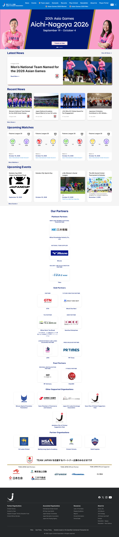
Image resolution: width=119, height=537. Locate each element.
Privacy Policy (48, 530)
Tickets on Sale (59, 43)
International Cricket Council (50, 508)
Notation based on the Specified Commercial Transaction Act (71, 530)
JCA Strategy (101, 513)
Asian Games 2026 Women (57, 6)
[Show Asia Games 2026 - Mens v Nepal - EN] (61, 47)
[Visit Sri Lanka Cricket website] (24, 441)
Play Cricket (73, 3)
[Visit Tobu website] (59, 275)
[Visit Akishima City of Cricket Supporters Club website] (59, 417)
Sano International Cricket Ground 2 (46, 157)
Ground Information (79, 516)
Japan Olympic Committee (50, 513)
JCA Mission (101, 511)
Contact (100, 518)
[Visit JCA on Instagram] (106, 497)
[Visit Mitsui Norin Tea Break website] (48, 322)
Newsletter (84, 3)
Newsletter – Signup (103, 521)
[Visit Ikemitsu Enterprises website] (71, 322)
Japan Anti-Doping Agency (50, 518)
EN (112, 4)
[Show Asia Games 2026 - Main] (57, 47)
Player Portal (103, 3)
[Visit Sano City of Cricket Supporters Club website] (95, 398)
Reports (76, 513)
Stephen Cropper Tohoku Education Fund (18, 513)
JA (115, 4)
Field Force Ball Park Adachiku (70, 199)
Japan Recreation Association (51, 516)
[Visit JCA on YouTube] (110, 497)
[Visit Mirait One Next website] (71, 301)
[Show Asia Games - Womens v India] (58, 47)
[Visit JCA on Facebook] (99, 497)
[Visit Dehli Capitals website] (95, 441)
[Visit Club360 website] (71, 376)
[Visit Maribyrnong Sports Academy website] (48, 441)
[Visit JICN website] (48, 350)
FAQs (31, 530)
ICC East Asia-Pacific (48, 511)
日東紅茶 (50, 332)
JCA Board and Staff (103, 516)
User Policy (38, 530)
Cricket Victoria (11, 508)
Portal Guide (77, 518)
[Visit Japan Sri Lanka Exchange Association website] (71, 398)
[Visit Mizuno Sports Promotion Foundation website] (24, 398)
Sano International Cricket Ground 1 (19, 157)
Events (34, 3)
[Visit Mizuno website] (59, 253)
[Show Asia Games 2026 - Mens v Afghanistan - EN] (60, 47)
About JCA (101, 508)
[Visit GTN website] (48, 301)
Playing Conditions (78, 511)
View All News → (106, 53)
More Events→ (13, 203)
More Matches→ (14, 162)
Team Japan (45, 3)
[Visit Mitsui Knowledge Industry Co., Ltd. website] (59, 229)
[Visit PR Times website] (71, 350)
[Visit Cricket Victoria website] (71, 441)
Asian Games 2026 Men (80, 6)
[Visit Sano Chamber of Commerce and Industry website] (48, 398)
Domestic (55, 3)
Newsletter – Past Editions (105, 523)
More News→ (11, 122)
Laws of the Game (78, 508)
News (27, 3)
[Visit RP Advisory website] (48, 376)
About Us (93, 3)
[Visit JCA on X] (103, 497)
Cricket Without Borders (13, 516)
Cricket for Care (11, 511)
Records (64, 3)
